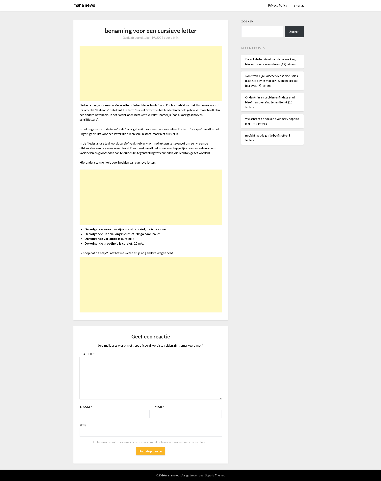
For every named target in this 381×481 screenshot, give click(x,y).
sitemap (299, 5)
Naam (86, 407)
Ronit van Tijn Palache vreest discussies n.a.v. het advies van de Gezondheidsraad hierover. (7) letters (271, 80)
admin (175, 37)
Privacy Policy (277, 5)
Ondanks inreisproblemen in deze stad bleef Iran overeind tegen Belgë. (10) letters (270, 102)
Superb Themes (215, 475)
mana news (84, 5)
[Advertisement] (151, 73)
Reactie (87, 354)
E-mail (158, 407)
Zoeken (247, 21)
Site (83, 425)
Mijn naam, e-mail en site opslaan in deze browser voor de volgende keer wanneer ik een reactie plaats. (151, 442)
